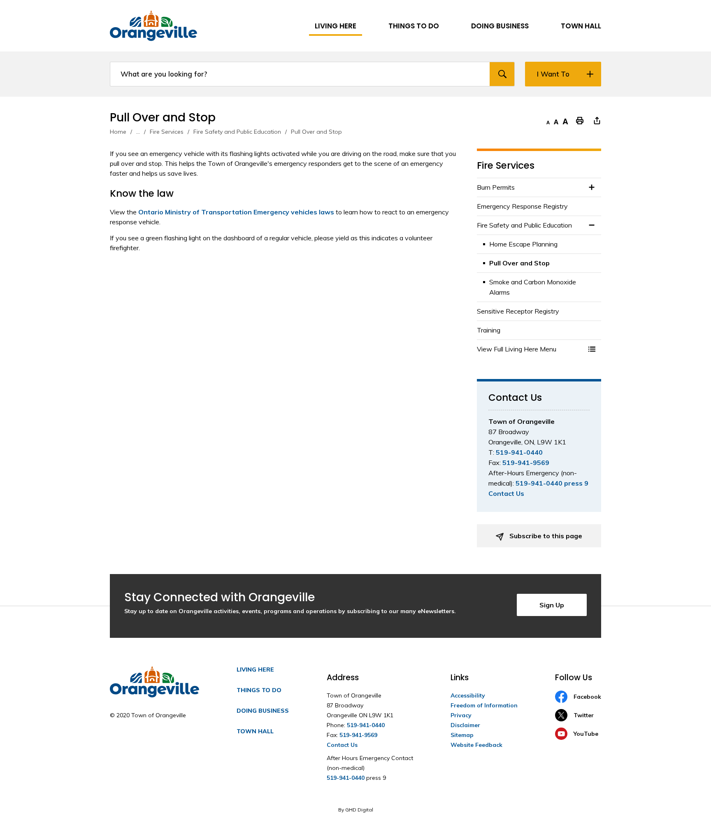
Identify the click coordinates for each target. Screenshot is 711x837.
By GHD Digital (355, 810)
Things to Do (259, 690)
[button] (592, 349)
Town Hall (255, 731)
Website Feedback (476, 745)
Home (118, 131)
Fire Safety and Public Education (237, 131)
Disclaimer (465, 725)
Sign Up (551, 605)
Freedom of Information (484, 705)
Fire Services (167, 131)
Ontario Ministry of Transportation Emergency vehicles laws (236, 212)
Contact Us (506, 493)
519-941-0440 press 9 (552, 483)
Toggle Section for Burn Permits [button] (592, 187)
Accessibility (468, 695)
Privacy (461, 715)
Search (502, 74)
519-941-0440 (519, 452)
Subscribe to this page (545, 536)
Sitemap (462, 735)
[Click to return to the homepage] (153, 25)
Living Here (255, 669)
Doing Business (263, 710)
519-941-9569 (525, 462)
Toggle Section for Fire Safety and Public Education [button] (592, 225)
